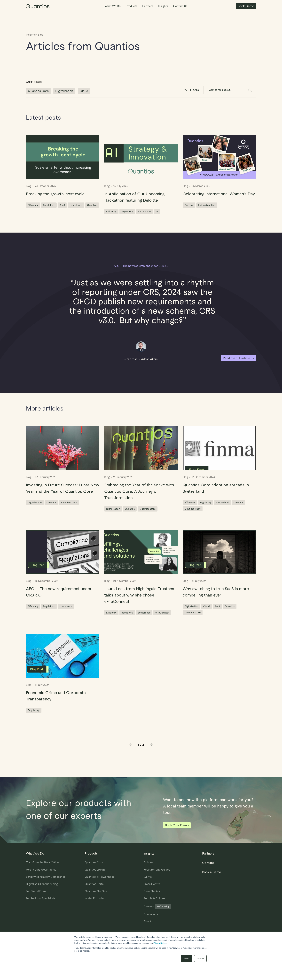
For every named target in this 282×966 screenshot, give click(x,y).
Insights (31, 34)
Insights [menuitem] (163, 6)
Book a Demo (211, 872)
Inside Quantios (206, 205)
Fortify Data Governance (41, 869)
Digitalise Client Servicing (42, 884)
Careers (189, 205)
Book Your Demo (177, 825)
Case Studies (151, 891)
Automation (144, 211)
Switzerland (222, 502)
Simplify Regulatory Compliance (46, 876)
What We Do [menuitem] (113, 6)
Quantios (92, 205)
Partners (208, 853)
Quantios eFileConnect (99, 876)
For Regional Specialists (40, 898)
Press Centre (151, 884)
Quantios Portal (94, 884)
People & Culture (154, 898)
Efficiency (33, 205)
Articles (148, 862)
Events (147, 876)
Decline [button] (200, 958)
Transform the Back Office (42, 862)
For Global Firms (36, 891)
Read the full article (236, 358)
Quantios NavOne (96, 891)
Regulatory (49, 205)
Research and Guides (156, 869)
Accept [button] (186, 958)
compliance (76, 205)
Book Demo (246, 6)
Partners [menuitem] (147, 6)
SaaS (62, 205)
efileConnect (162, 612)
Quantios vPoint (95, 869)
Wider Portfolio (94, 898)
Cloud (84, 91)
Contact (208, 863)
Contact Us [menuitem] (180, 6)
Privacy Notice (159, 942)
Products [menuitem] (131, 6)
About (147, 921)
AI (157, 211)
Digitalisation (64, 91)
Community (150, 914)
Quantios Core (38, 91)
